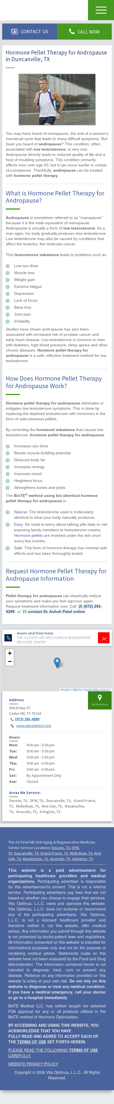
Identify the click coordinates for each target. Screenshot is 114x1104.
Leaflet (66, 689)
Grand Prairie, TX (54, 853)
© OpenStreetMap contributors (96, 689)
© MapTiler (76, 689)
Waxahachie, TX (35, 858)
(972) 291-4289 (27, 718)
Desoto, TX (61, 847)
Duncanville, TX (26, 853)
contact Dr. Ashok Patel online (56, 611)
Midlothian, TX (81, 853)
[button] (57, 663)
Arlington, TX (82, 858)
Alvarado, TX (60, 858)
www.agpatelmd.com (33, 725)
